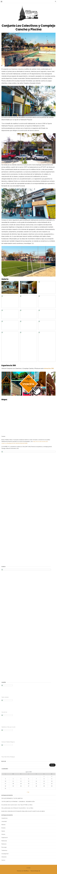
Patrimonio (3, 844)
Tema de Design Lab (35, 871)
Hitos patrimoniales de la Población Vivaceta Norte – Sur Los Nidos (17, 808)
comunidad (4, 821)
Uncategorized (4, 853)
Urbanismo (4, 857)
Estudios (3, 828)
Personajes (4, 847)
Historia (3, 834)
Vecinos (3, 860)
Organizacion (4, 837)
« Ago (28, 792)
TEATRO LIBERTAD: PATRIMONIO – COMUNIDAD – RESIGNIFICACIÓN (18, 801)
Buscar (52, 765)
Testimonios (4, 850)
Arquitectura (4, 818)
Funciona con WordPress (23, 871)
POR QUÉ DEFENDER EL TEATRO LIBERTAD (12, 798)
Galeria (3, 831)
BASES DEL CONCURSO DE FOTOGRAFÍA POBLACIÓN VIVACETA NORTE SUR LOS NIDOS (23, 811)
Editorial (3, 824)
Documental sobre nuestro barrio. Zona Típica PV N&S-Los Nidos (16, 805)
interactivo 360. (49, 368)
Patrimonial (4, 841)
